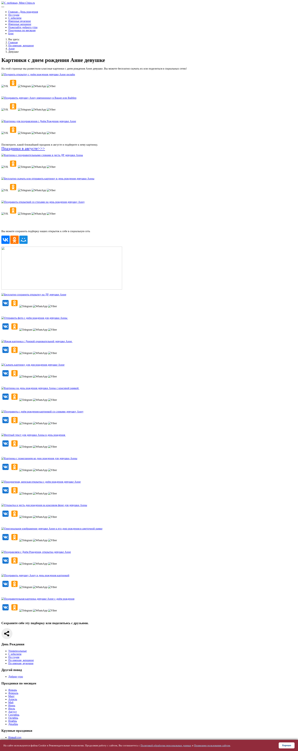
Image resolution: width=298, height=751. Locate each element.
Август (12, 711)
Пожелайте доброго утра (22, 27)
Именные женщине (19, 24)
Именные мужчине (19, 21)
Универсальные (17, 650)
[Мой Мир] (23, 240)
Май (10, 702)
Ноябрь (12, 721)
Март (11, 696)
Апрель (12, 699)
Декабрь (13, 724)
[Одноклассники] (14, 240)
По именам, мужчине (20, 663)
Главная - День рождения (23, 11)
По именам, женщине (21, 660)
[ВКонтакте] (5, 240)
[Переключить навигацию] (2, 6)
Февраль (13, 693)
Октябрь (13, 717)
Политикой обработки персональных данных (166, 745)
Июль (11, 708)
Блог (11, 33)
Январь (12, 690)
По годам (13, 14)
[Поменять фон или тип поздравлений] (61, 288)
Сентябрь (13, 714)
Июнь (11, 705)
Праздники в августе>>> (23, 148)
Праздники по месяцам (22, 30)
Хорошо (286, 745)
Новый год (14, 737)
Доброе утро (15, 676)
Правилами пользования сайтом (212, 745)
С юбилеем (14, 18)
